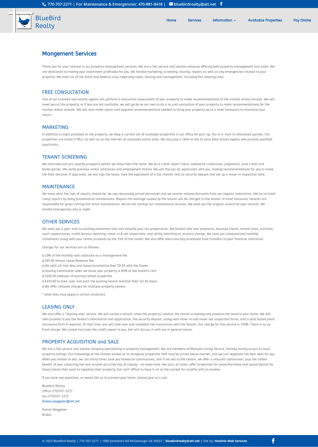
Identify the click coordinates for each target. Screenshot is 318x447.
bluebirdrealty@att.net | (184, 441)
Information (222, 20)
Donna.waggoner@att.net (61, 401)
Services (194, 20)
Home (171, 20)
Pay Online (302, 20)
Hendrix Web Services (231, 441)
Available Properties (265, 20)
